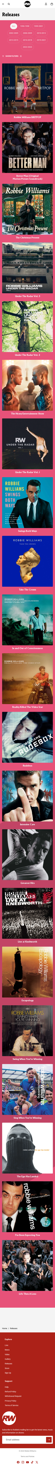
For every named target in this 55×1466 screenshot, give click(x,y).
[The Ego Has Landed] (27, 1150)
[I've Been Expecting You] (27, 1209)
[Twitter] (36, 1462)
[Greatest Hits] (27, 857)
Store (7, 1368)
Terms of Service (11, 1405)
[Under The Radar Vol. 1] (27, 446)
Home (4, 1328)
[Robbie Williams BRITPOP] (27, 91)
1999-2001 (38, 26)
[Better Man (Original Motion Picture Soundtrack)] (27, 151)
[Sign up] (49, 1440)
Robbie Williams (30, 1451)
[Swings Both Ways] (27, 505)
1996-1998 (24, 26)
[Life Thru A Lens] (27, 1267)
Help (7, 1387)
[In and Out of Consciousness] (27, 622)
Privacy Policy (10, 1401)
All (13, 26)
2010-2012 (41, 33)
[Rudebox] (27, 739)
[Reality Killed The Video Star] (27, 681)
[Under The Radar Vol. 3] (27, 270)
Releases (8, 1364)
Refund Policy (10, 1392)
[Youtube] (27, 1462)
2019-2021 (41, 40)
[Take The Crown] (27, 563)
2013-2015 (13, 40)
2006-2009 (27, 33)
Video (7, 1354)
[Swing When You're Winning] (27, 1033)
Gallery (8, 1359)
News (7, 1350)
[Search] (9, 4)
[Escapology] (27, 974)
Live (6, 1345)
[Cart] (52, 4)
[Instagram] (22, 1462)
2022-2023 (27, 47)
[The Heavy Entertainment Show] (27, 387)
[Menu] (3, 4)
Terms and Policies (27, 1456)
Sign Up (8, 1373)
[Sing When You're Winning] (27, 1091)
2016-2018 (27, 40)
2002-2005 (13, 33)
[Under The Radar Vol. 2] (27, 329)
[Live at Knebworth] (27, 915)
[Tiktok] (32, 1462)
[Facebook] (18, 1462)
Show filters (13, 56)
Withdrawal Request (13, 1396)
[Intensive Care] (27, 798)
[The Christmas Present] (27, 211)
